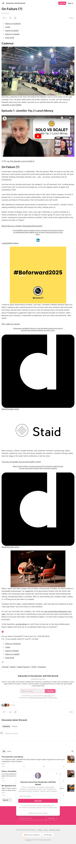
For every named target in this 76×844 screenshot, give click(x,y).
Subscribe (62, 3)
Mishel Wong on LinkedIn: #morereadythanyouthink (22, 226)
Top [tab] (4, 751)
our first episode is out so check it (20, 161)
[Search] (72, 751)
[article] (38, 762)
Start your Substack (33, 835)
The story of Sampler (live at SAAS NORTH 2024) (21, 462)
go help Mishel (21, 624)
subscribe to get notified (11, 105)
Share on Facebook (13, 24)
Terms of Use (47, 805)
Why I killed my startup (11, 324)
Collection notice (54, 830)
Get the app (48, 835)
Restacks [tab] (15, 726)
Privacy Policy (53, 807)
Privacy (40, 830)
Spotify (13, 667)
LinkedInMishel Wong (10, 243)
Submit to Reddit (12, 31)
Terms (46, 830)
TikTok (33, 667)
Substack (28, 840)
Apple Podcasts (23, 667)
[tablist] (10, 726)
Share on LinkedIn (12, 34)
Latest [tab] (9, 751)
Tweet (7, 27)
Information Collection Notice (37, 807)
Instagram (42, 667)
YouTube (5, 667)
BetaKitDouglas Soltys (10, 409)
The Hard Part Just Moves (12, 757)
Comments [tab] (6, 726)
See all (5, 800)
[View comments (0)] (10, 18)
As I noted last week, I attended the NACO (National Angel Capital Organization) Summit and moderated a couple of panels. (33, 760)
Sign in (70, 3)
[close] (57, 773)
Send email (9, 38)
